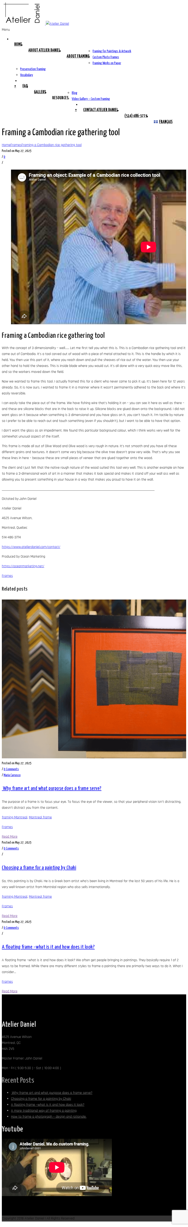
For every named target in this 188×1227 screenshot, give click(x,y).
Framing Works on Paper (107, 63)
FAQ (25, 86)
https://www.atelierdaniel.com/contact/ (31, 547)
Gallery (40, 92)
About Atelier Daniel (44, 50)
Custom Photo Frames (106, 57)
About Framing (78, 56)
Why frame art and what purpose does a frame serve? (52, 788)
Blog (74, 93)
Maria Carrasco (12, 775)
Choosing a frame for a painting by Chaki (39, 867)
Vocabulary (26, 75)
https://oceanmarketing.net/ (23, 566)
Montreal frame (40, 817)
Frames (16, 145)
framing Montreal (14, 817)
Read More (9, 836)
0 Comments (11, 769)
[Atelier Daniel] (35, 23)
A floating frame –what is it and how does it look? (48, 947)
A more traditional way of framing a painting (44, 1110)
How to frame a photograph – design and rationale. (48, 1116)
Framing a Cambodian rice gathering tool (52, 145)
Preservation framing (33, 69)
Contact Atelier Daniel (100, 110)
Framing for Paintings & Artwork (112, 51)
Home (18, 44)
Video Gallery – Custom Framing (91, 99)
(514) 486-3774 (135, 116)
